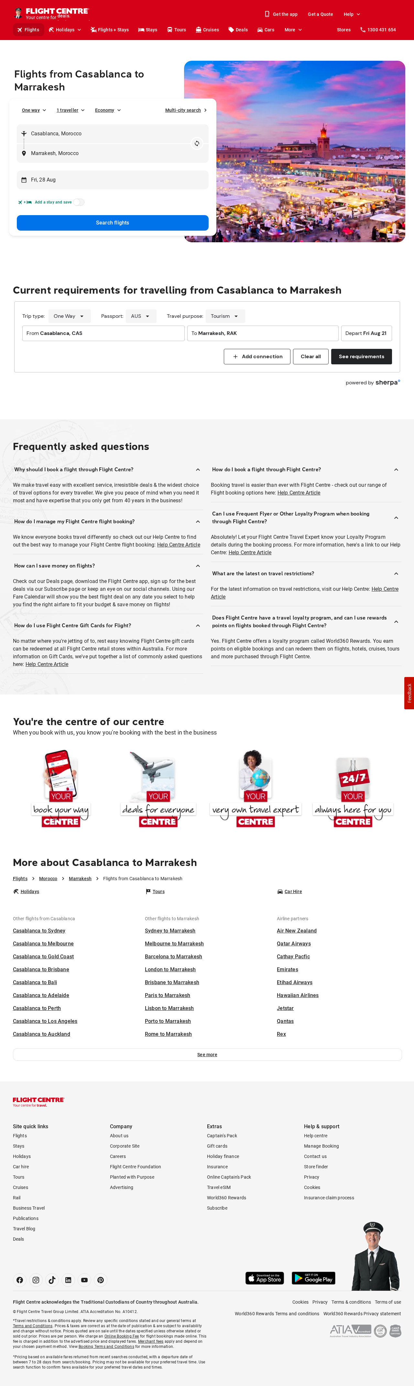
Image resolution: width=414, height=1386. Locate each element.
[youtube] (84, 1280)
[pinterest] (100, 1280)
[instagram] (36, 1280)
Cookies (312, 1187)
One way (31, 110)
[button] (207, 1054)
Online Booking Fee (121, 1336)
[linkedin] (68, 1280)
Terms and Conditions (33, 1326)
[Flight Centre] (39, 1102)
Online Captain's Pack (229, 1177)
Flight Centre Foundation (135, 1166)
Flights (32, 29)
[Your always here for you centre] (353, 790)
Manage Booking (321, 1146)
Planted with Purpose (132, 1177)
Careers (118, 1156)
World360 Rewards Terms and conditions (277, 1313)
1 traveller (67, 110)
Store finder (316, 1166)
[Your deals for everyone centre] (158, 790)
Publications (25, 1218)
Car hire (21, 1166)
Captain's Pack (222, 1135)
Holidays (65, 29)
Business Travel (29, 1208)
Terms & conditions (351, 1302)
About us (119, 1135)
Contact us (315, 1156)
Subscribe (217, 1208)
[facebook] (20, 1280)
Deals (242, 29)
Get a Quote (320, 14)
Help (349, 14)
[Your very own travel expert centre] (256, 790)
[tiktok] (52, 1280)
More (290, 29)
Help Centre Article (178, 545)
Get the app (285, 14)
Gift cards (217, 1146)
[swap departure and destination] (197, 143)
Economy (104, 110)
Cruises (211, 29)
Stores (344, 29)
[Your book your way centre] (61, 790)
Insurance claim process (329, 1197)
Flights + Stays (113, 29)
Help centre (315, 1135)
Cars (269, 29)
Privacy (311, 1177)
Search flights (112, 223)
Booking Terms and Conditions (106, 1346)
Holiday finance (223, 1156)
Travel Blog (24, 1228)
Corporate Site (125, 1146)
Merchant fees (151, 1341)
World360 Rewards (226, 1197)
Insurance (217, 1166)
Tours (180, 29)
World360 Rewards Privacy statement (362, 1313)
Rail (17, 1197)
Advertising (121, 1187)
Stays (152, 29)
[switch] (77, 204)
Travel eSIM (219, 1187)
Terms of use (388, 1302)
